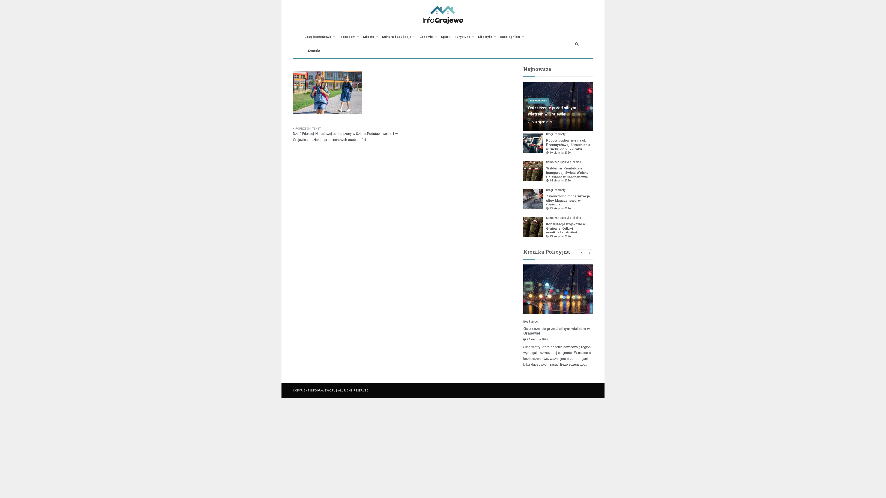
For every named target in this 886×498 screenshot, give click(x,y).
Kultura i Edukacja (397, 37)
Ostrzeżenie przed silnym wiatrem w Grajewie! (556, 330)
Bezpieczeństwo (318, 37)
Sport (445, 37)
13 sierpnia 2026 (560, 208)
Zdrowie (426, 37)
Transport (347, 37)
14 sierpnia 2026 (560, 180)
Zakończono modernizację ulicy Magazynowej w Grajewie (568, 200)
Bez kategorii (538, 100)
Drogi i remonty (556, 134)
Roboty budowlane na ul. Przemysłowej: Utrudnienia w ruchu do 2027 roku (568, 144)
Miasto (368, 37)
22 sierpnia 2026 (537, 339)
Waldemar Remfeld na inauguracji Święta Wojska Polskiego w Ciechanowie (567, 172)
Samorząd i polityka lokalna (563, 162)
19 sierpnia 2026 (560, 152)
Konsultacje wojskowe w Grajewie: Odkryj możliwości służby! (566, 228)
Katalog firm (510, 37)
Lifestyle (485, 37)
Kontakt (314, 50)
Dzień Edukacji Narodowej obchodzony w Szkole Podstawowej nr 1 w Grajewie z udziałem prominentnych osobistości (345, 137)
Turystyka (462, 37)
